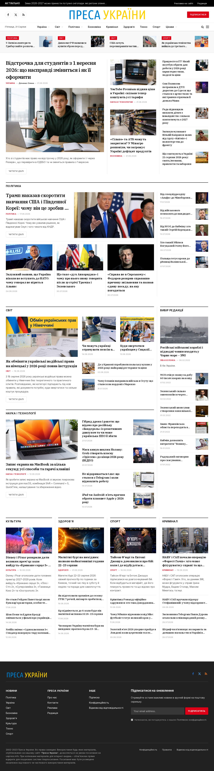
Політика (74, 26)
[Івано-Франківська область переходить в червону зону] (202, 427)
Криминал (168, 570)
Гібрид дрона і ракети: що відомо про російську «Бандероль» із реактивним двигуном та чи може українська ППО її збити (102, 429)
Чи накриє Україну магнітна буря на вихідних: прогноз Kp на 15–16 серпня (81, 627)
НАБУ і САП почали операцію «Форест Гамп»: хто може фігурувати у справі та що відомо (184, 561)
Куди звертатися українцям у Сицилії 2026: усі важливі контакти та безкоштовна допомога (136, 348)
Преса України (50, 752)
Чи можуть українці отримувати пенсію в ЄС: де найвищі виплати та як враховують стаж (97, 348)
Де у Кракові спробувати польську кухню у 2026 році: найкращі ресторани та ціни (125, 366)
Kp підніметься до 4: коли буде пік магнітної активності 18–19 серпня (80, 612)
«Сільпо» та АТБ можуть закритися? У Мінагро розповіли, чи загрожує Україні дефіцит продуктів (130, 145)
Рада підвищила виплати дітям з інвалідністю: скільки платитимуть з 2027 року (176, 116)
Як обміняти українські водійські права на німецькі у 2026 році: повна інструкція (41, 363)
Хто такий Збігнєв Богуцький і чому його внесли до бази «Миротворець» (174, 244)
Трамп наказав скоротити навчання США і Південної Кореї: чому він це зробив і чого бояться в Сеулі (36, 201)
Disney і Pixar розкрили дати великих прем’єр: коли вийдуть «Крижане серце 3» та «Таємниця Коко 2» (29, 561)
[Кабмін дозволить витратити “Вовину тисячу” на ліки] (202, 444)
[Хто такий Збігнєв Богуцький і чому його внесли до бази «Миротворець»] (202, 246)
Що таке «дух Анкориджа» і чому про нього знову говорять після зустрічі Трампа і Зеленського (79, 280)
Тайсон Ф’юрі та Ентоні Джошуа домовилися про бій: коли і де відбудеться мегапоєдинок (132, 561)
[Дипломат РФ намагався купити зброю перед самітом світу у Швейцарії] (97, 41)
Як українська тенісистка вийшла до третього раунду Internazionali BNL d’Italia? (176, 44)
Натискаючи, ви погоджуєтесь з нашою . (170, 720)
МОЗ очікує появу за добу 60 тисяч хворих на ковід (176, 376)
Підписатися (198, 14)
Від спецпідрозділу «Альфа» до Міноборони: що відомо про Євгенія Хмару (175, 196)
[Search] (202, 27)
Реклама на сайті (183, 3)
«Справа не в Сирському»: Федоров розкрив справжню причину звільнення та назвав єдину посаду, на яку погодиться (130, 282)
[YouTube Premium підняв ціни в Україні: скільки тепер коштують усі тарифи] (133, 72)
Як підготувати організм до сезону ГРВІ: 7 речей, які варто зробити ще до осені (80, 597)
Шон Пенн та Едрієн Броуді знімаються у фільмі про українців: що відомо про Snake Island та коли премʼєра (28, 616)
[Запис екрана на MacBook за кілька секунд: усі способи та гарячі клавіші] (42, 439)
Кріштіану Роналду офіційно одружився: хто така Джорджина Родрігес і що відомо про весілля (131, 601)
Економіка (94, 26)
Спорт (156, 26)
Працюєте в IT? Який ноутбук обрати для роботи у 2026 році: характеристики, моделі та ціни (176, 68)
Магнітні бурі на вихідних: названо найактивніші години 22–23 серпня (81, 561)
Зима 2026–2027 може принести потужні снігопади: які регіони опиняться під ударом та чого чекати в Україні (67, 3)
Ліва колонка (167, 360)
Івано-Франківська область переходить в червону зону (174, 425)
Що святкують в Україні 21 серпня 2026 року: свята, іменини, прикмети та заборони (177, 158)
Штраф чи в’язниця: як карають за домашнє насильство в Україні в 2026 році (184, 631)
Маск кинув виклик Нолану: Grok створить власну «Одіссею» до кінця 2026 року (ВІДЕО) (103, 455)
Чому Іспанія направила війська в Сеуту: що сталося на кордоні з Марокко (125, 382)
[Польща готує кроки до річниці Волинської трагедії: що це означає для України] (202, 262)
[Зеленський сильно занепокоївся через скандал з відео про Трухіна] (202, 395)
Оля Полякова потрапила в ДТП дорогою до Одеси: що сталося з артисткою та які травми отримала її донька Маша (177, 92)
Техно (143, 26)
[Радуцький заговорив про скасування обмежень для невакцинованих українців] (202, 460)
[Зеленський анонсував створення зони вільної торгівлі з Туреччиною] (202, 411)
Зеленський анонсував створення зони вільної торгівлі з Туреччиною (175, 409)
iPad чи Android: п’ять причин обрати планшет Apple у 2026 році (103, 498)
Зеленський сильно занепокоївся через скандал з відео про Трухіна (173, 393)
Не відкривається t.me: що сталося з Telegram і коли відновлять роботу (101, 477)
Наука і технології (16, 474)
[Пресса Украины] (107, 15)
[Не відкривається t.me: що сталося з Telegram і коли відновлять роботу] (143, 479)
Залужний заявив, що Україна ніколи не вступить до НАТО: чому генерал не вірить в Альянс (28, 280)
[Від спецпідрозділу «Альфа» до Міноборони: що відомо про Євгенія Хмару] (202, 198)
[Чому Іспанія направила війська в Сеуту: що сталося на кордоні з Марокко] (88, 384)
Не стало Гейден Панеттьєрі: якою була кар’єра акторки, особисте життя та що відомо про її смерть (28, 601)
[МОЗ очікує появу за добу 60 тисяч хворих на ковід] (202, 378)
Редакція (202, 3)
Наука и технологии (121, 102)
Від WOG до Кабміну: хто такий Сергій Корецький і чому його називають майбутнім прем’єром (176, 228)
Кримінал (112, 26)
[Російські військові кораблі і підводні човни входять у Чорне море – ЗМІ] (184, 330)
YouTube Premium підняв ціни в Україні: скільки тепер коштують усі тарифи (132, 93)
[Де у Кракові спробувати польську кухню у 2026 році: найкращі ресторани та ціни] (88, 368)
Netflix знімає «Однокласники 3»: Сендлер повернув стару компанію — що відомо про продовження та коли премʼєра (28, 631)
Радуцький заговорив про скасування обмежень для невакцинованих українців (174, 458)
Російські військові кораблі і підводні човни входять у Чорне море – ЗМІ (181, 351)
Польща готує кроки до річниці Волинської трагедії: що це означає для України (175, 260)
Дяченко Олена (26, 83)
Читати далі (16, 171)
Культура (11, 570)
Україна (42, 26)
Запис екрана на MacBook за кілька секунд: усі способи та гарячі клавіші (38, 466)
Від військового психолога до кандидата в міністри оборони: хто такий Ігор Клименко (175, 212)
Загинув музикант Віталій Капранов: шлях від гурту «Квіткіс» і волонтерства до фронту (177, 138)
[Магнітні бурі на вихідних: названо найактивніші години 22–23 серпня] (81, 540)
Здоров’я (129, 26)
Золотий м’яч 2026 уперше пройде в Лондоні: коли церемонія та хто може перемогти (133, 631)
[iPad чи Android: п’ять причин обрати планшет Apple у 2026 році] (143, 500)
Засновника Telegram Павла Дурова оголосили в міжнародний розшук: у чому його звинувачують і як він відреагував (185, 616)
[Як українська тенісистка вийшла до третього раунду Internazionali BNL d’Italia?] (201, 41)
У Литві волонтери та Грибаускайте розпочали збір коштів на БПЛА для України (21, 44)
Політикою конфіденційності (191, 720)
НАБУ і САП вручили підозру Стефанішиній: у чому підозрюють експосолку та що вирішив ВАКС (184, 601)
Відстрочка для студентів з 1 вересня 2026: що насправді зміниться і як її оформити (51, 70)
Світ (57, 26)
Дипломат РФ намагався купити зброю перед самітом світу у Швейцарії (72, 44)
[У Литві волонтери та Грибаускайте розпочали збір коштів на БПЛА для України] (45, 41)
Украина (10, 83)
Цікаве (170, 26)
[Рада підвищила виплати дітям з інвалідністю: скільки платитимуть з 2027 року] (202, 113)
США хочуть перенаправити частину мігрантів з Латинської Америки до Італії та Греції (124, 44)
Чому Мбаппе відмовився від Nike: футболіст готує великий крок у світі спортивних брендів (131, 616)
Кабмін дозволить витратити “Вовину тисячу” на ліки (172, 442)
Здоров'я (63, 570)
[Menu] (207, 27)
